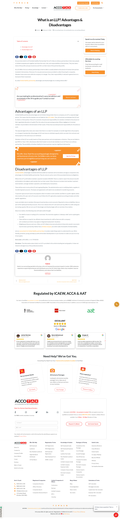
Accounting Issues (58, 30)
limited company (46, 226)
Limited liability (19, 172)
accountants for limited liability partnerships (31, 231)
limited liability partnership (27, 80)
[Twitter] (20, 3)
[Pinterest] (28, 3)
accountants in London (33, 300)
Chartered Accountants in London (34, 508)
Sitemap (83, 511)
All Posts (47, 273)
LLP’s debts (51, 117)
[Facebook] (14, 3)
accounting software (80, 30)
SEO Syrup (67, 514)
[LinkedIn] (23, 3)
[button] (102, 3)
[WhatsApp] (25, 3)
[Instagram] (17, 3)
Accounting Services (69, 30)
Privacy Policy (22, 436)
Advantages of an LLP (27, 47)
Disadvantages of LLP (27, 49)
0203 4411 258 (86, 414)
